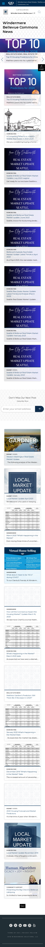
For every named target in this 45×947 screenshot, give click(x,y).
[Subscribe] (39, 409)
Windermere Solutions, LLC (25, 936)
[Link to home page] (11, 3)
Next (23, 906)
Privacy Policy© (29, 932)
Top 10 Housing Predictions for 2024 (22, 57)
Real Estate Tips (31, 54)
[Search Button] (39, 12)
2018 (9, 936)
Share (41, 69)
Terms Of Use (14, 932)
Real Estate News (14, 54)
